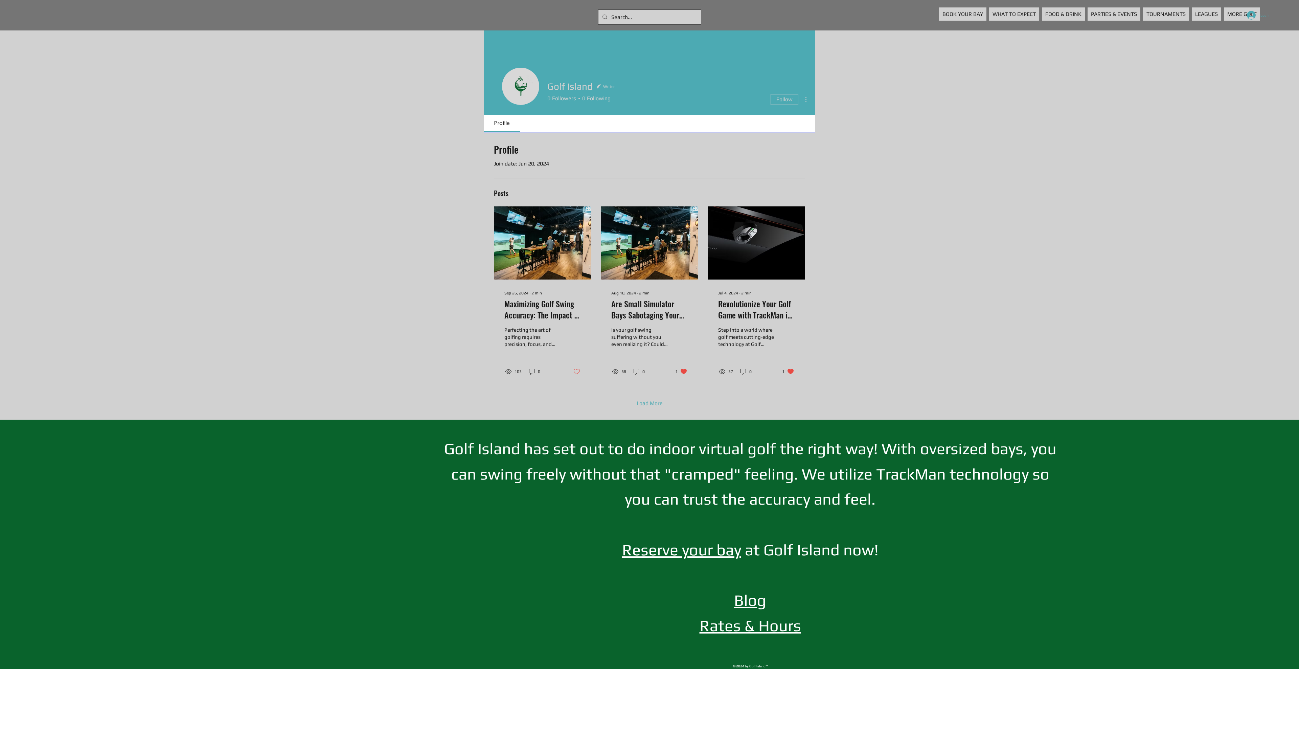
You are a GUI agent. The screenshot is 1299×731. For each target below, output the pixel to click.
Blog (750, 600)
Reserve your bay (681, 549)
